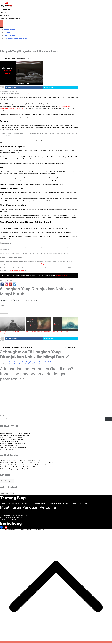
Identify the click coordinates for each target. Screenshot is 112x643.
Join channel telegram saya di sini (15, 270)
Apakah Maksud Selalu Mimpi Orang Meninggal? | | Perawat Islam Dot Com (31, 362)
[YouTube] (10, 284)
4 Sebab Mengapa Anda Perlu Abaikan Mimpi (38, 331)
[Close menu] (1, 26)
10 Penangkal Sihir (70, 347)
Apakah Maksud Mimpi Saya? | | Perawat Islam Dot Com (25, 364)
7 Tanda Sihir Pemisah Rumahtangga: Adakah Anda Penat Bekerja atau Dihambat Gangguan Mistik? (26, 462)
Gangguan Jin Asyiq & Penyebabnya (9, 449)
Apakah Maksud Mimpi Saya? (60, 331)
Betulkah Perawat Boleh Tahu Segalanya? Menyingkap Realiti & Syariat (19, 467)
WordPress (41, 530)
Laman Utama (6, 9)
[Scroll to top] (56, 642)
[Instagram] (6, 284)
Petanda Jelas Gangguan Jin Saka (9, 445)
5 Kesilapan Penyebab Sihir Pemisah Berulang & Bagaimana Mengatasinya (20, 460)
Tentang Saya (5, 16)
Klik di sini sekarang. (61, 275)
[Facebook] (2, 284)
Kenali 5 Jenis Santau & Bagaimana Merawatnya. (13, 447)
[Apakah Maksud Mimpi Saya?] (65, 324)
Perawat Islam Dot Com (17, 530)
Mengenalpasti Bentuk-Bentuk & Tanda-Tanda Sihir (17, 347)
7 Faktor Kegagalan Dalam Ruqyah (9, 441)
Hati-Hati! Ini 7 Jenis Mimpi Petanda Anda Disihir (13, 431)
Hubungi (3, 12)
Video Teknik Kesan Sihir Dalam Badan (11, 517)
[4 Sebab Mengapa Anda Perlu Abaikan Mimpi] (38, 324)
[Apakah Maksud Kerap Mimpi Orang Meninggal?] (12, 324)
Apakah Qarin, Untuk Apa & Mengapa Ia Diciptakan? (13, 443)
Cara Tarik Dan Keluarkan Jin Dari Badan (11, 437)
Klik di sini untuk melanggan (38, 264)
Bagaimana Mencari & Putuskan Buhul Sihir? (12, 439)
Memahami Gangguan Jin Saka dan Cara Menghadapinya (15, 433)
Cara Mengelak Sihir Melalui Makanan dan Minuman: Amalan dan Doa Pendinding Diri (23, 465)
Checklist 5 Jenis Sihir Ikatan (10, 19)
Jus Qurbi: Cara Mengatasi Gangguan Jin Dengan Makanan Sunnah (18, 469)
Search (2, 416)
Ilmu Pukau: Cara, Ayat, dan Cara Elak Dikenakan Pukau (14, 435)
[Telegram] (14, 284)
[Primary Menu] (1, 22)
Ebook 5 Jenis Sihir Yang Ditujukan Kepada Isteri (14, 515)
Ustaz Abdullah (24, 93)
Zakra (33, 530)
